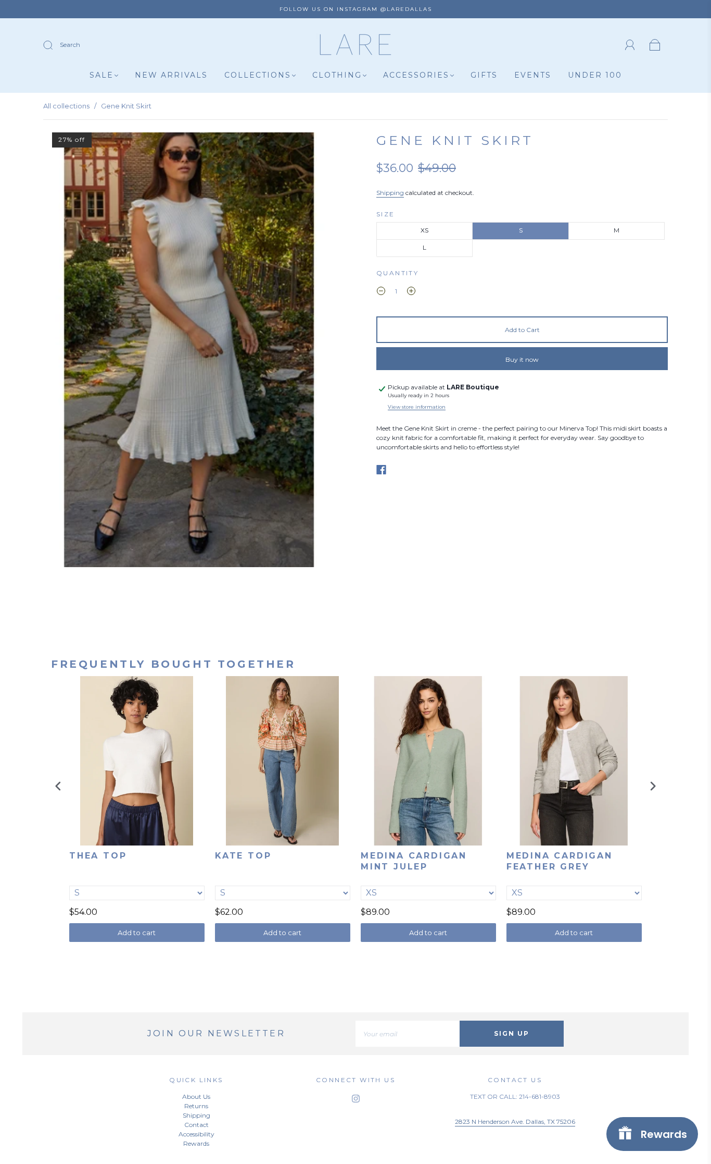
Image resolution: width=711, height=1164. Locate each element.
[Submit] (54, 45)
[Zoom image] (189, 351)
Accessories (416, 75)
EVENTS (532, 75)
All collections (66, 106)
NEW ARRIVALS (171, 75)
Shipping (390, 193)
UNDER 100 (595, 75)
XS (424, 230)
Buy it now (522, 359)
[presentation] (58, 786)
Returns (196, 1106)
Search (70, 44)
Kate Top (243, 856)
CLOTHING (337, 75)
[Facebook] (381, 469)
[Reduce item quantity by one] (381, 292)
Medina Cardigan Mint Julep (414, 861)
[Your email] (407, 1034)
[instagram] (355, 1098)
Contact (196, 1125)
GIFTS (484, 75)
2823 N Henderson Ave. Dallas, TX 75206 (515, 1121)
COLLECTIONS (257, 75)
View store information (417, 407)
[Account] (630, 45)
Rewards (196, 1143)
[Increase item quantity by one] (411, 292)
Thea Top (97, 856)
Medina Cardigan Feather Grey (559, 861)
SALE (101, 75)
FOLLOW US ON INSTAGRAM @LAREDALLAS (356, 9)
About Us (196, 1096)
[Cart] (655, 45)
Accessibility (196, 1134)
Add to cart (137, 932)
